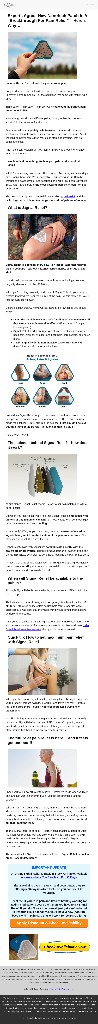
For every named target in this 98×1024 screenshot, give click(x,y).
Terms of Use (68, 989)
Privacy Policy (55, 989)
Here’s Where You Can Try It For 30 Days (50, 877)
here (57, 854)
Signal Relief (68, 196)
